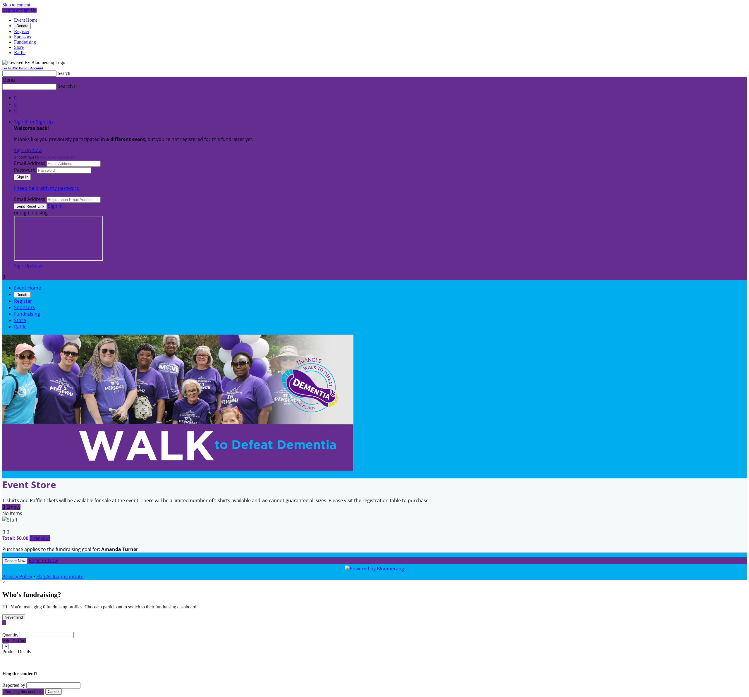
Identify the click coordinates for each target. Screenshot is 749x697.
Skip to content (16, 4)
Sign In (55, 206)
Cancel (53, 691)
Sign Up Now (28, 150)
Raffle (19, 52)
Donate (22, 26)
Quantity (10, 634)
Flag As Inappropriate (59, 576)
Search (64, 73)
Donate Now (15, 561)
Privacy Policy (17, 576)
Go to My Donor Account (22, 68)
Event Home (25, 20)
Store (19, 47)
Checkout (40, 538)
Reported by (13, 685)
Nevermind (14, 617)
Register (21, 31)
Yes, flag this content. (23, 691)
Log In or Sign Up (19, 10)
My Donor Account (57, 157)
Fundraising (25, 41)
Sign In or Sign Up (33, 121)
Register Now (43, 560)
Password (25, 170)
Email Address (29, 163)
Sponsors (22, 36)
